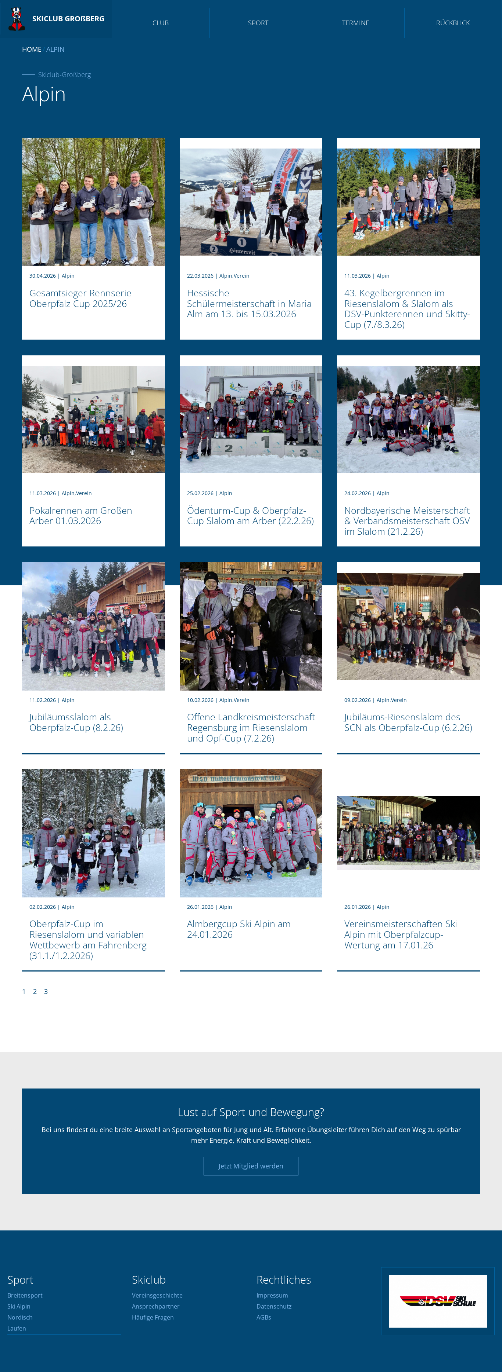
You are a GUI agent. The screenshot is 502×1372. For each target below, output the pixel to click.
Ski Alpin (19, 1306)
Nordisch (20, 1317)
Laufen (16, 1328)
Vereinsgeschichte (157, 1295)
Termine (355, 22)
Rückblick (453, 22)
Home (32, 49)
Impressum (272, 1295)
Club (161, 22)
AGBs (264, 1317)
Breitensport (25, 1295)
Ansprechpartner (156, 1306)
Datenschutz (274, 1306)
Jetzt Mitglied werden (251, 1165)
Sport (258, 22)
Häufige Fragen (153, 1317)
